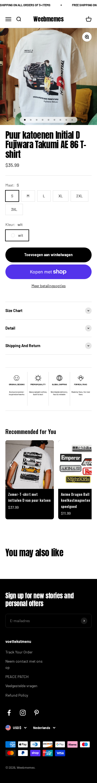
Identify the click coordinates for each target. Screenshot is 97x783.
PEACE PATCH (17, 676)
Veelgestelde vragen (21, 685)
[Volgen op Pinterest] (36, 712)
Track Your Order (19, 652)
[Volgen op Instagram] (22, 712)
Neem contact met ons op (24, 664)
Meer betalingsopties (49, 285)
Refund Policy (16, 695)
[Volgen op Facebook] (9, 712)
